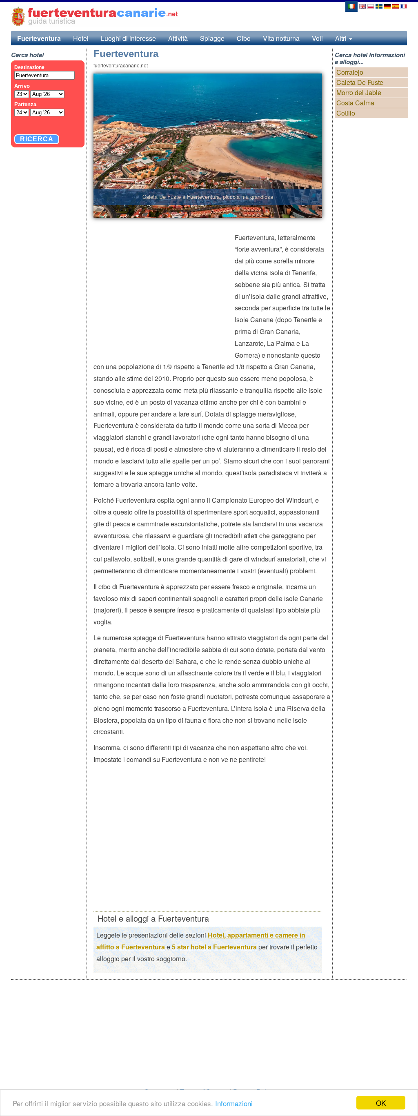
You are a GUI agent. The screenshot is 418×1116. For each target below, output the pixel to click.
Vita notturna (281, 38)
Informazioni (234, 1103)
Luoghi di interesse (128, 38)
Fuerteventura (39, 38)
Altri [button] (341, 38)
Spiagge (212, 38)
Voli (317, 38)
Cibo (244, 38)
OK (381, 1103)
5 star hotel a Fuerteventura (214, 946)
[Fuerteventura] (351, 5)
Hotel (81, 38)
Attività (178, 38)
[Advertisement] (164, 291)
